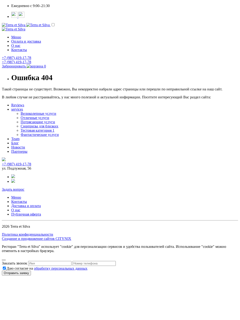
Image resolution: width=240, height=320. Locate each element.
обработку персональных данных (60, 268)
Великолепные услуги (38, 113)
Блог (15, 143)
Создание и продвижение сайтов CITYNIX (36, 239)
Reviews (17, 105)
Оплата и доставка (26, 41)
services (17, 109)
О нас (15, 46)
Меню (16, 37)
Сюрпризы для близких (39, 126)
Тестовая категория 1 (37, 130)
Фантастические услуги (40, 135)
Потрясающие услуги (38, 122)
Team (15, 139)
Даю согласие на (47, 268)
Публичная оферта (26, 214)
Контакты (19, 50)
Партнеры (19, 151)
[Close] (4, 260)
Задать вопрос (13, 189)
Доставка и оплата (26, 206)
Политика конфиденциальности (27, 234)
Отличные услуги (35, 118)
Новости (18, 147)
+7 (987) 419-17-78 (16, 58)
